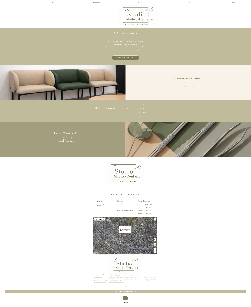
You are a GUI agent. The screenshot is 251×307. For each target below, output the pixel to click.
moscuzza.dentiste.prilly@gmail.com (188, 78)
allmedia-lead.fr (132, 287)
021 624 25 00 (188, 86)
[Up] (125, 298)
